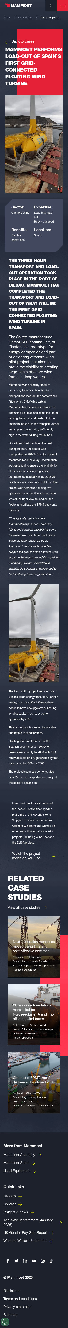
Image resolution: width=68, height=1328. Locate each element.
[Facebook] (7, 1261)
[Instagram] (42, 1261)
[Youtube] (34, 1261)
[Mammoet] (18, 7)
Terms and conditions (20, 1299)
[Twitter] (16, 1261)
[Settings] (5, 1322)
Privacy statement (17, 1307)
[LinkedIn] (25, 1261)
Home (7, 18)
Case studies (25, 18)
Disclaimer (11, 1291)
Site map (10, 1315)
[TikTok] (51, 1261)
